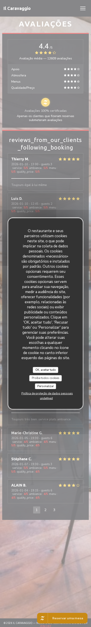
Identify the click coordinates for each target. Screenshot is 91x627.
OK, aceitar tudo (45, 370)
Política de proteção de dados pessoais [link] (47, 394)
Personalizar (45, 386)
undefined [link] (46, 398)
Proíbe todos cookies (45, 378)
